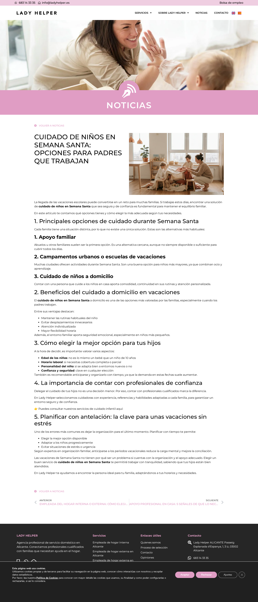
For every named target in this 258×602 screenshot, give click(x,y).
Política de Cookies (47, 578)
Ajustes (228, 574)
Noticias (201, 12)
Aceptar (184, 574)
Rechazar (206, 574)
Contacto (221, 12)
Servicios (141, 12)
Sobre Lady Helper (172, 12)
